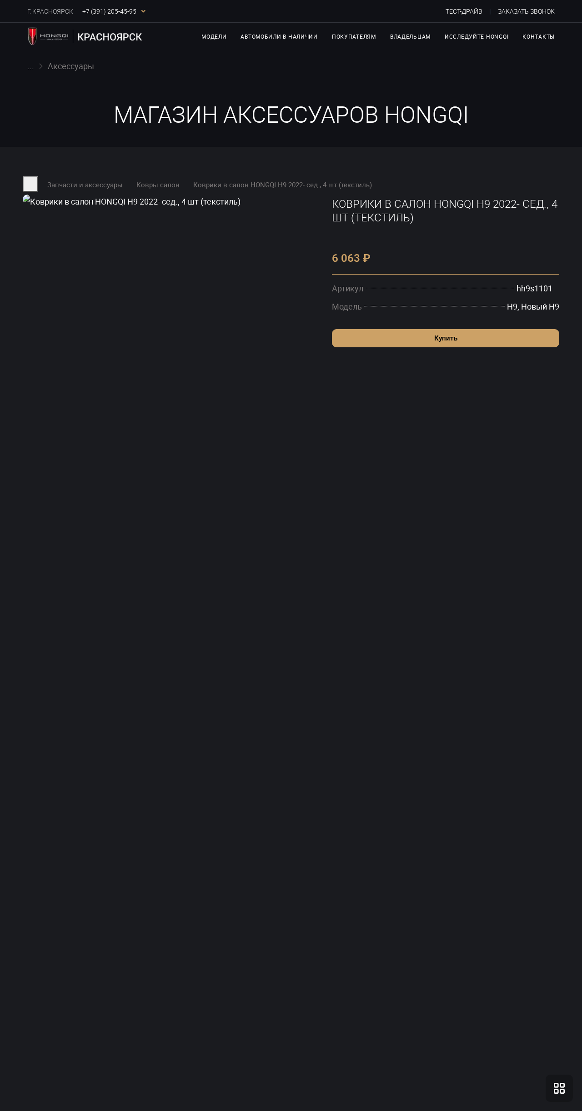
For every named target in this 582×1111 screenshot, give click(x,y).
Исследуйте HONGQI (476, 36)
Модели (213, 36)
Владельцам (410, 36)
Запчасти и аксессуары (85, 184)
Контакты (538, 36)
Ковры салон (158, 184)
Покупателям (354, 36)
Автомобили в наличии (279, 36)
